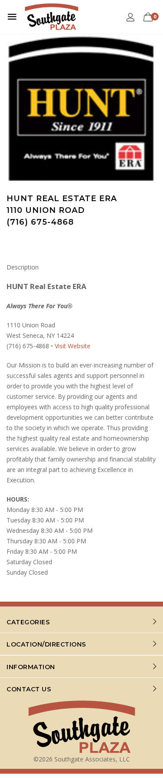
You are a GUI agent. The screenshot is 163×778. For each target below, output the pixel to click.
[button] (149, 41)
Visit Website (72, 346)
